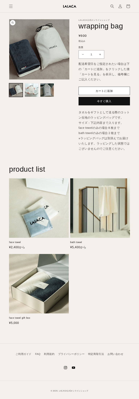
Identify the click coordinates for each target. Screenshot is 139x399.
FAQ (38, 354)
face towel (15, 242)
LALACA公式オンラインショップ (73, 391)
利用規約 (49, 354)
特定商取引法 (96, 354)
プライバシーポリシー (71, 354)
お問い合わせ (115, 354)
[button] (11, 6)
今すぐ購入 (104, 101)
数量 (81, 47)
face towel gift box (19, 317)
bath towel (76, 242)
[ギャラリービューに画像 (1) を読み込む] (16, 90)
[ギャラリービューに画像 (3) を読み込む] (47, 90)
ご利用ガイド (23, 354)
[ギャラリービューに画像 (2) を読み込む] (31, 90)
